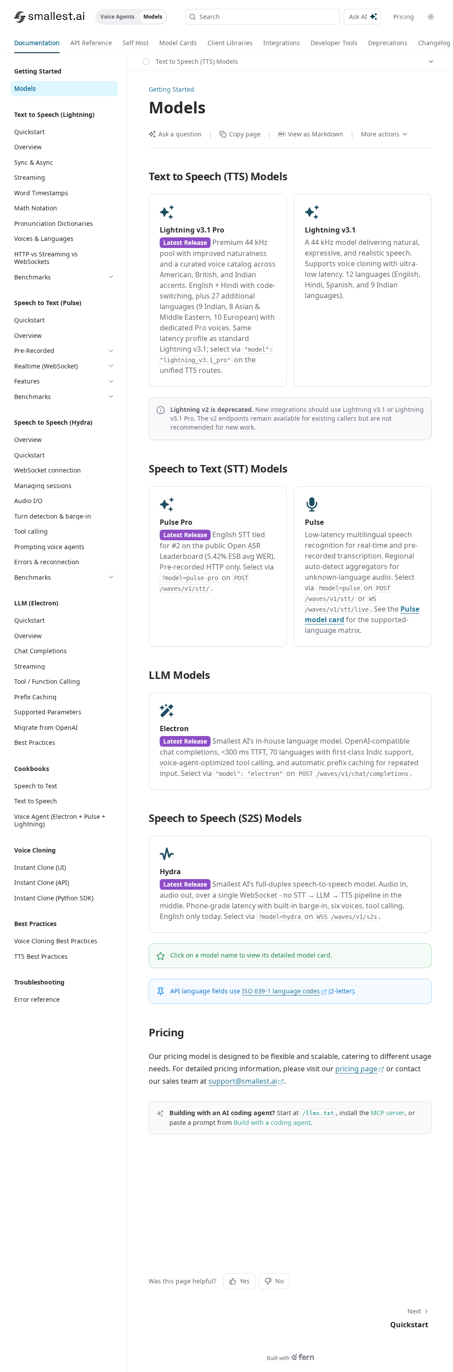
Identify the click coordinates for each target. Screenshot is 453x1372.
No (279, 1281)
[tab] (37, 43)
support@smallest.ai (242, 1081)
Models (152, 16)
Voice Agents (117, 16)
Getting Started (171, 89)
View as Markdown (315, 134)
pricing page (356, 1069)
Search (210, 16)
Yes (245, 1281)
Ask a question (180, 134)
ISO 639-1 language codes (281, 991)
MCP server (388, 1112)
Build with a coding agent (272, 1122)
